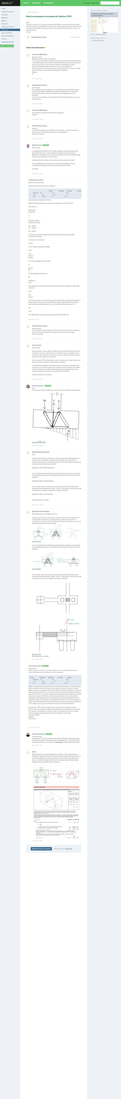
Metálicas (5, 18)
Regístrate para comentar (41, 849)
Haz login (86, 3)
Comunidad (36, 3)
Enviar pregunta (8, 46)
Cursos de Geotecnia (98, 40)
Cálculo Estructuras (8, 11)
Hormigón (5, 14)
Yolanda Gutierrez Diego (39, 37)
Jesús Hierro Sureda (34, 666)
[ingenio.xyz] (8, 5)
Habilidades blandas (8, 42)
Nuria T (34, 751)
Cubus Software (7, 33)
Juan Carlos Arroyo (38, 385)
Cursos (26, 3)
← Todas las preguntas (32, 12)
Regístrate (94, 3)
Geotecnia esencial (101, 34)
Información (48, 3)
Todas (3, 8)
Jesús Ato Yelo (36, 345)
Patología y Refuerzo (8, 27)
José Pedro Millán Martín (40, 54)
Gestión (4, 39)
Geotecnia (5, 30)
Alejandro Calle (36, 145)
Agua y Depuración (7, 36)
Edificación (5, 24)
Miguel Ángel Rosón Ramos (40, 452)
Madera (4, 21)
